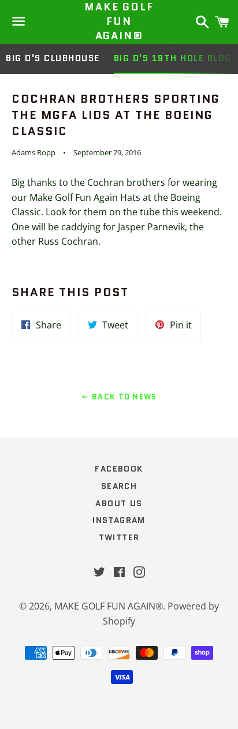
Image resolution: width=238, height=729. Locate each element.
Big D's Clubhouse (53, 58)
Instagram (119, 520)
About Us (118, 503)
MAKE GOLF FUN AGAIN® (118, 21)
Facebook (119, 468)
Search (119, 486)
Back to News (123, 396)
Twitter (119, 537)
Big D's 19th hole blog (173, 58)
